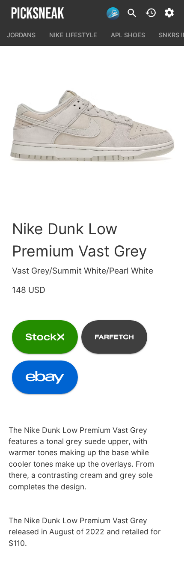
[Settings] (169, 12)
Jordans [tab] (21, 35)
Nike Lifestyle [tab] (73, 35)
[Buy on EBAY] (45, 377)
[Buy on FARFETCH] (114, 337)
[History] (151, 12)
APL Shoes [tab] (128, 35)
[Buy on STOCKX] (45, 337)
